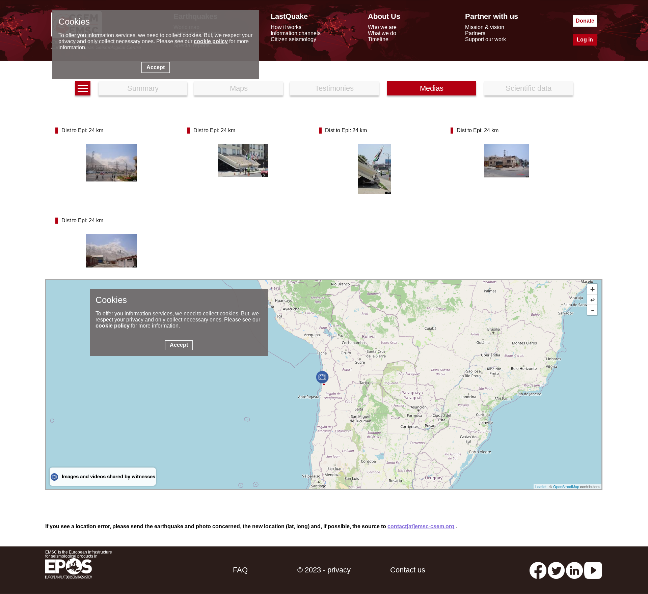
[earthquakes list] (82, 88)
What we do (382, 33)
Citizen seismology (293, 39)
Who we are (382, 27)
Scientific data (528, 88)
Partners (475, 33)
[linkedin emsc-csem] (574, 570)
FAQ (240, 570)
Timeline (378, 39)
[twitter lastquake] (556, 570)
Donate (585, 21)
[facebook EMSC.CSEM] (538, 570)
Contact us (407, 570)
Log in (585, 40)
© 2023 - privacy (324, 570)
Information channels (296, 33)
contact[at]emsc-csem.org (420, 526)
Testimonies (334, 88)
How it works (286, 27)
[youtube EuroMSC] (593, 570)
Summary (143, 88)
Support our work (485, 39)
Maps (239, 88)
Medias (431, 88)
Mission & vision (484, 27)
